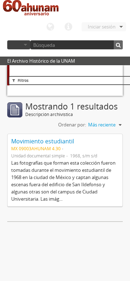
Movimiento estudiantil (42, 141)
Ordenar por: (72, 124)
